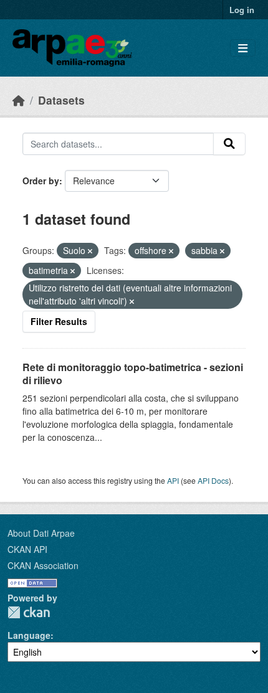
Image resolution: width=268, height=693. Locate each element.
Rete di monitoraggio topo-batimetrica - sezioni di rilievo (132, 373)
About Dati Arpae (41, 533)
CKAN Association (43, 565)
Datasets (61, 100)
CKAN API (27, 549)
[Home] (18, 100)
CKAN (28, 612)
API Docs (213, 480)
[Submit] (229, 144)
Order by (40, 180)
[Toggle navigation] (243, 48)
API (173, 480)
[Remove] (90, 251)
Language (28, 635)
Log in (241, 10)
